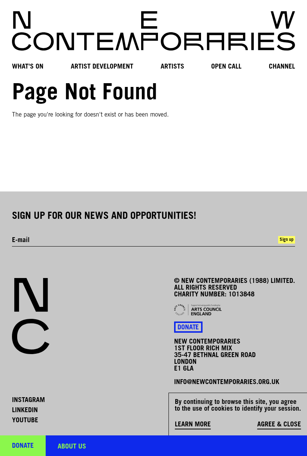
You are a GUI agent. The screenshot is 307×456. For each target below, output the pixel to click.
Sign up (287, 240)
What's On (27, 66)
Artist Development (102, 66)
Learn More (193, 425)
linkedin (25, 410)
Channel (282, 66)
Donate (188, 327)
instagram (28, 400)
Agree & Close (279, 425)
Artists (172, 66)
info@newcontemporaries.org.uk (226, 382)
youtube (25, 420)
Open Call (226, 66)
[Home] (153, 31)
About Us (72, 447)
